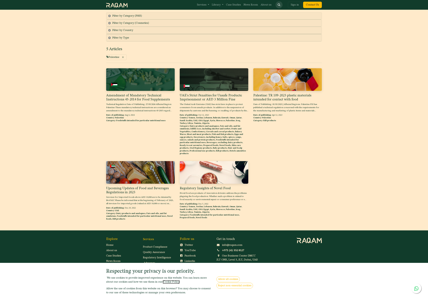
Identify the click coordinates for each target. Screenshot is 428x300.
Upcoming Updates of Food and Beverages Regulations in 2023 (137, 190)
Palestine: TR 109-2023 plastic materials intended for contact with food (282, 97)
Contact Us (312, 5)
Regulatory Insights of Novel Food (205, 188)
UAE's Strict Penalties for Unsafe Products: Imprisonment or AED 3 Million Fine (211, 97)
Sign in (295, 5)
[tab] (214, 16)
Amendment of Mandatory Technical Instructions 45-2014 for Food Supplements (138, 97)
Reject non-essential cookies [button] (234, 285)
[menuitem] (203, 5)
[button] (279, 4)
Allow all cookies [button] (228, 279)
